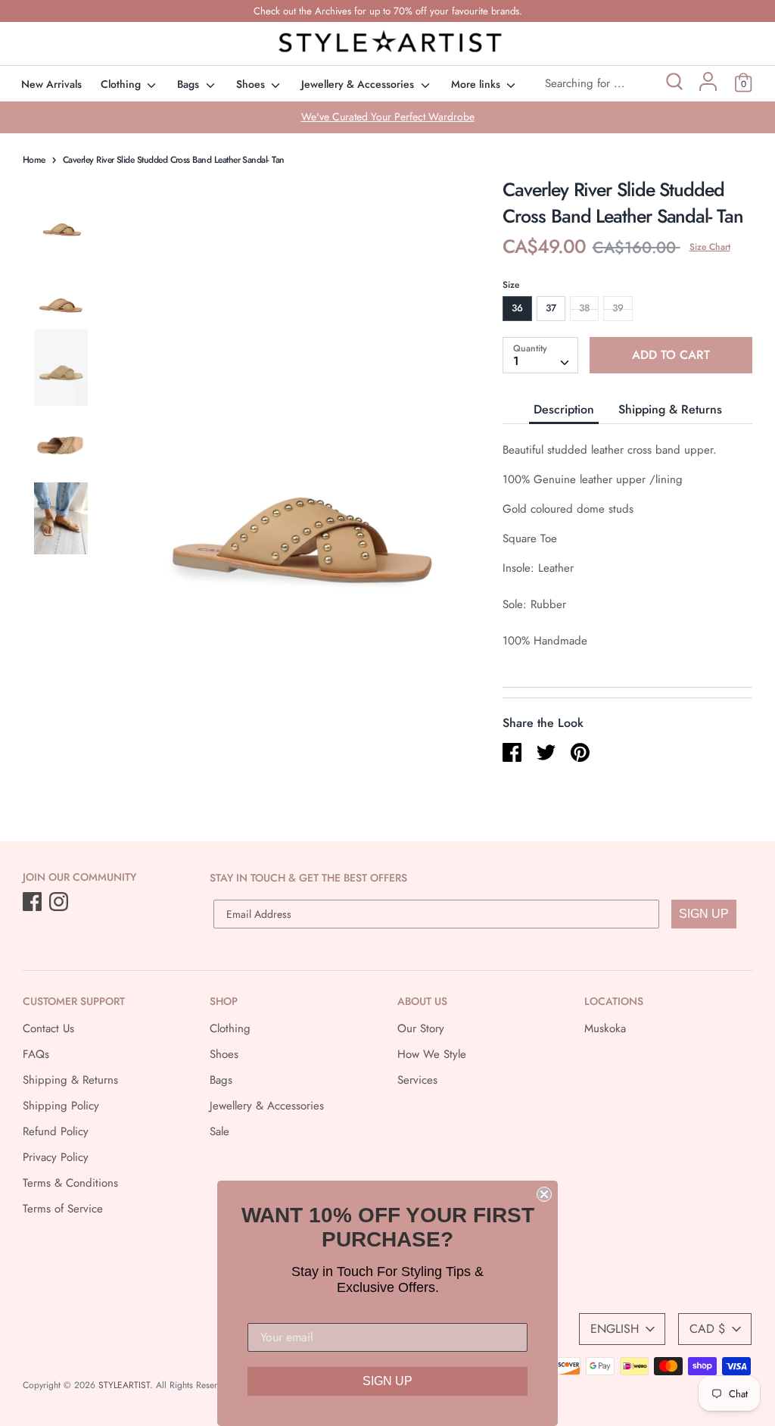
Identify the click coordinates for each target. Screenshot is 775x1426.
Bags (189, 84)
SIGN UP (704, 913)
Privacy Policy (56, 1157)
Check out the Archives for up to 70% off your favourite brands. (388, 11)
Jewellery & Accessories (359, 84)
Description (564, 409)
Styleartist (124, 1385)
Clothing (122, 84)
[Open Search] (673, 84)
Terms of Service (63, 1208)
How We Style (431, 1054)
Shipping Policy (61, 1105)
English (614, 1328)
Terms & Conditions (70, 1183)
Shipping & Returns (670, 409)
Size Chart (709, 247)
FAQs (36, 1054)
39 (618, 308)
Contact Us (48, 1028)
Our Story (420, 1028)
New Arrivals (51, 84)
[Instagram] (60, 902)
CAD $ (707, 1328)
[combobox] (540, 355)
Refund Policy (56, 1131)
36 (517, 308)
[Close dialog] (544, 1194)
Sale (219, 1131)
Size (511, 285)
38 (584, 308)
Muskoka (605, 1028)
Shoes (252, 84)
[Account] (708, 87)
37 (551, 308)
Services (417, 1080)
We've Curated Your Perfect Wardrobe (388, 116)
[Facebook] (34, 902)
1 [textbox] (516, 361)
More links (477, 84)
